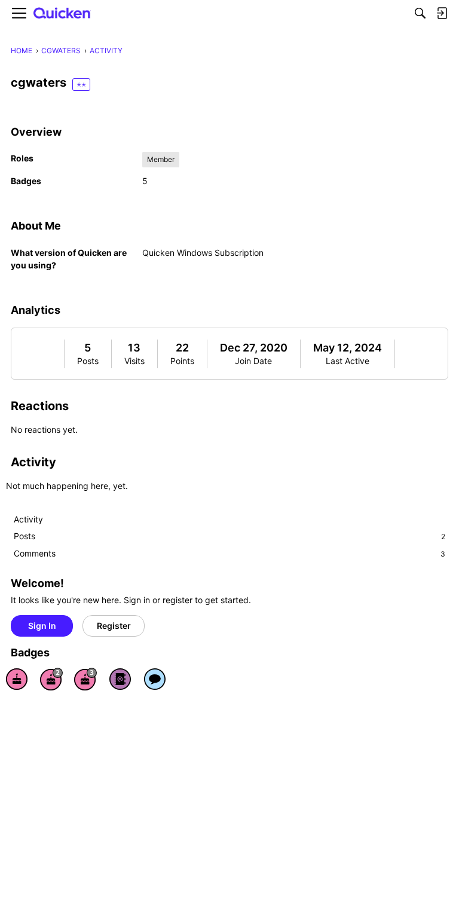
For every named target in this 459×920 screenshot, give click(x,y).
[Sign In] (441, 13)
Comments (229, 553)
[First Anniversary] (16, 679)
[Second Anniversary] (51, 679)
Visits (134, 361)
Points (182, 361)
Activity (28, 519)
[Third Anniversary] (85, 679)
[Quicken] (62, 13)
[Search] (420, 13)
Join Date (253, 361)
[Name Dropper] (120, 679)
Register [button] (114, 626)
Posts (88, 361)
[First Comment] (154, 679)
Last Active (347, 361)
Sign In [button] (42, 626)
